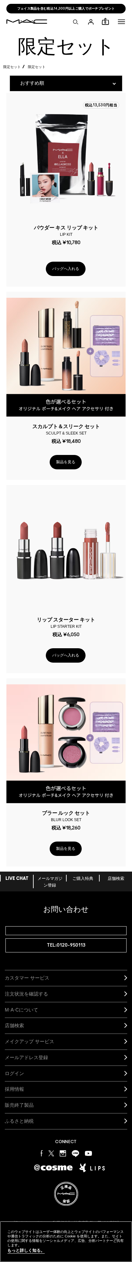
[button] (121, 21)
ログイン (14, 1073)
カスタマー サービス (27, 978)
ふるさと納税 (19, 1121)
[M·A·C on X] (51, 1153)
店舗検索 (116, 879)
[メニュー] (121, 21)
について (21, 1009)
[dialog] (66, 230)
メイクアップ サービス (29, 1041)
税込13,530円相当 (101, 105)
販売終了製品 (19, 1105)
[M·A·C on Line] (75, 1153)
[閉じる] (116, 1239)
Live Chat (17, 879)
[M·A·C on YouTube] (88, 1153)
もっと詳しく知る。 (26, 1250)
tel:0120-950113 (66, 945)
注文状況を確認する (26, 994)
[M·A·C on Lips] (92, 1167)
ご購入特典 (82, 879)
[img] (66, 158)
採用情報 (14, 1089)
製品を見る (65, 462)
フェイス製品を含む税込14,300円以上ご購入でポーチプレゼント (66, 8)
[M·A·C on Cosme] (53, 1167)
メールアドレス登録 (26, 1057)
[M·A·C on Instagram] (63, 1153)
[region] (66, 1241)
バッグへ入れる (65, 269)
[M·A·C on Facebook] (41, 1153)
